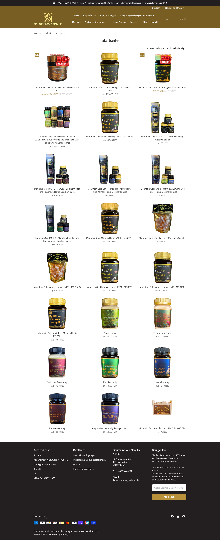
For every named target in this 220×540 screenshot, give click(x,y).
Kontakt (154, 22)
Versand (77, 464)
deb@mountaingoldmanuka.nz (127, 480)
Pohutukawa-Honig (162, 333)
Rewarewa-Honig (57, 428)
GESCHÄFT (88, 15)
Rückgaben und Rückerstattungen (89, 459)
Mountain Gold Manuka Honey (55, 531)
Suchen (37, 455)
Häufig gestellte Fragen (45, 464)
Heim (76, 15)
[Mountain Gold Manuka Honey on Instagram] (178, 516)
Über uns (76, 22)
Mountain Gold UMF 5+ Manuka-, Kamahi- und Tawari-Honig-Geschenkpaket (163, 190)
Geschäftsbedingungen (84, 455)
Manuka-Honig (106, 15)
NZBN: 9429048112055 (44, 478)
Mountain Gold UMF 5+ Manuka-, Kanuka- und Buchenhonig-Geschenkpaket (57, 239)
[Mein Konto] (174, 19)
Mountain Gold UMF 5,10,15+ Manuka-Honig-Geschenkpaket (162, 138)
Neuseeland (174, 7)
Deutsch (156, 7)
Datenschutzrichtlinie (83, 469)
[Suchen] (167, 19)
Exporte (133, 22)
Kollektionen (50, 33)
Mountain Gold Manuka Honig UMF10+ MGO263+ (109, 287)
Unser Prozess (119, 22)
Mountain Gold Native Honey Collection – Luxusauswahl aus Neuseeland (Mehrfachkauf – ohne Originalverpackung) (57, 139)
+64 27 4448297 (124, 471)
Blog (145, 22)
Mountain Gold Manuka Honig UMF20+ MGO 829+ (162, 87)
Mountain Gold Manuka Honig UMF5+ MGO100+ (162, 287)
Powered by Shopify (58, 534)
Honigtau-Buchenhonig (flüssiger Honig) (110, 428)
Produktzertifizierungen (95, 22)
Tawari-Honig (110, 333)
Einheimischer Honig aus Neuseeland (137, 15)
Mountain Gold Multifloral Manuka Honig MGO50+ (57, 335)
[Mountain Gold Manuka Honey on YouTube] (183, 516)
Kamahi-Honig (162, 382)
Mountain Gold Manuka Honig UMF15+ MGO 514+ (110, 238)
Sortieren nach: (164, 48)
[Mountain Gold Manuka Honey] (48, 19)
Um (35, 473)
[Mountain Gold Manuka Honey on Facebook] (172, 516)
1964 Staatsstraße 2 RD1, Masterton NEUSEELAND (122, 462)
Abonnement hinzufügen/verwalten (51, 459)
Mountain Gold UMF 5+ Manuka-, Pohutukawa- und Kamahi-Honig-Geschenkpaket (110, 190)
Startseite (38, 33)
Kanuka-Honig (110, 382)
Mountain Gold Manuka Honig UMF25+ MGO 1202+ (57, 89)
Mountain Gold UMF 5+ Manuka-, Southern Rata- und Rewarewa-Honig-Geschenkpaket (57, 190)
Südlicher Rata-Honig (57, 382)
